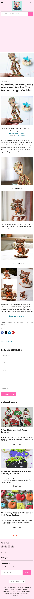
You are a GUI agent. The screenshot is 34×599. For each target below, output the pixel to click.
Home (4, 587)
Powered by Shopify (17, 595)
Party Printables (9, 589)
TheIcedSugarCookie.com (17, 133)
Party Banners (25, 587)
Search (25, 589)
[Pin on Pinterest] (13, 332)
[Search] (30, 14)
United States (16, 581)
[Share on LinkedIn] (9, 332)
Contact (18, 589)
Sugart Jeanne (20, 135)
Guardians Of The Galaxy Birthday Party (17, 323)
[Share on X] (6, 332)
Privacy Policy (6, 591)
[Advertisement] (17, 35)
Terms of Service (26, 591)
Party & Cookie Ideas (13, 587)
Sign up (27, 572)
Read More (17, 445)
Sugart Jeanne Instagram (17, 316)
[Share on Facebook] (2, 332)
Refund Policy (16, 591)
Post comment (9, 394)
